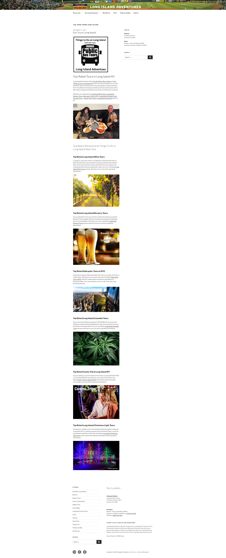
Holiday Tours (76, 504)
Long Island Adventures (115, 7)
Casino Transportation (79, 501)
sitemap (75, 518)
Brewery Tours (77, 498)
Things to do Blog (125, 13)
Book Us (136, 13)
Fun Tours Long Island (84, 32)
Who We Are (106, 13)
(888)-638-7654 (117, 515)
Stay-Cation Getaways (91, 13)
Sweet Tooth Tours (90, 98)
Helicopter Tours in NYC (90, 96)
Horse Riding (76, 508)
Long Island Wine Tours (98, 94)
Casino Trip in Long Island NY (86, 380)
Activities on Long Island (79, 491)
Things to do (76, 524)
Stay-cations (106, 81)
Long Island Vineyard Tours (80, 511)
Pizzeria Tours (77, 98)
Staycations (76, 521)
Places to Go (76, 13)
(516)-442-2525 (131, 513)
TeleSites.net (132, 552)
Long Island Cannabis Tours (108, 96)
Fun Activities (97, 81)
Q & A (115, 13)
